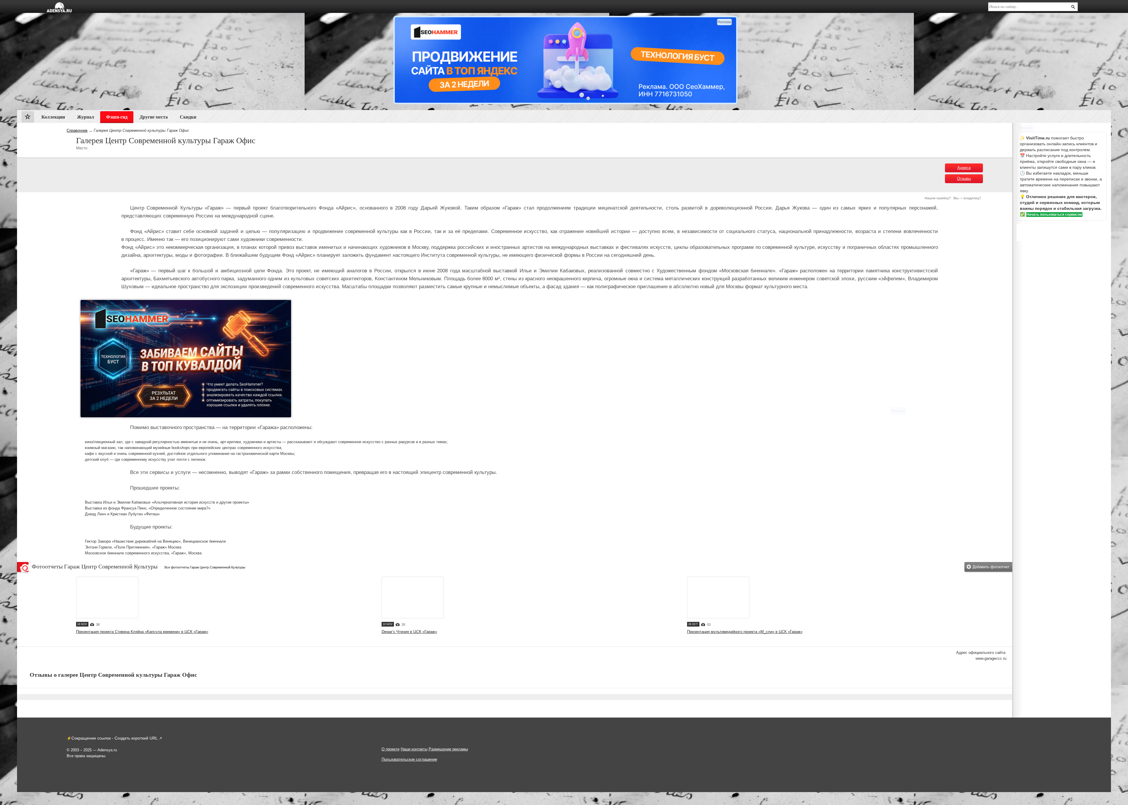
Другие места (154, 116)
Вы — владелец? (967, 198)
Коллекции (53, 116)
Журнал (85, 116)
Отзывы (964, 178)
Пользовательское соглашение (409, 759)
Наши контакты (414, 749)
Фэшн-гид (116, 116)
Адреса (964, 168)
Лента (27, 118)
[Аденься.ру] (59, 7)
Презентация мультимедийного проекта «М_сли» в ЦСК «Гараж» (745, 632)
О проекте (391, 749)
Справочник (77, 130)
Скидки (188, 116)
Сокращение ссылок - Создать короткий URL (114, 738)
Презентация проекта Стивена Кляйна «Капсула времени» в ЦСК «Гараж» (142, 632)
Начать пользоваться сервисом (1054, 214)
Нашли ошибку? (938, 198)
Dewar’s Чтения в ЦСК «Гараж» (409, 632)
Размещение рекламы (448, 749)
